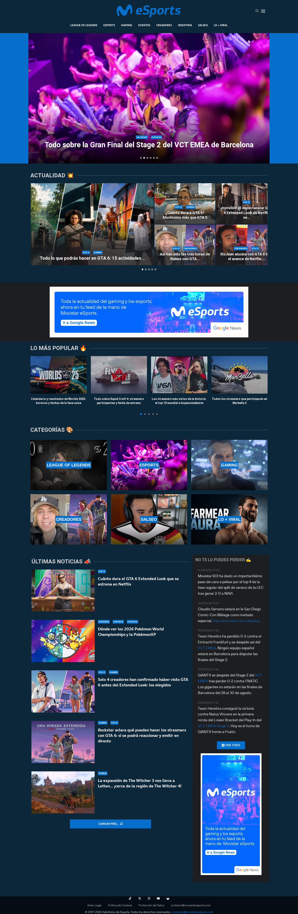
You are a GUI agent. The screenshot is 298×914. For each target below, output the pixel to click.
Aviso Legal (94, 905)
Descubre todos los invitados (236, 620)
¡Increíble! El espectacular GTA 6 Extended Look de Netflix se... (246, 213)
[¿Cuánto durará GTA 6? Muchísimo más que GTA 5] (184, 203)
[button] (35, 98)
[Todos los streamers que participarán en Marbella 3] (239, 375)
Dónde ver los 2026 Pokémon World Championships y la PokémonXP (131, 631)
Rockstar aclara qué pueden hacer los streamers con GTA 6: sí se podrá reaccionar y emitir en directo (142, 735)
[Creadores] (68, 519)
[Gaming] (229, 465)
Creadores (164, 25)
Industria (185, 25)
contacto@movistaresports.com (191, 905)
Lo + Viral (221, 25)
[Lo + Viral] (229, 519)
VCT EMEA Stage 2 (213, 725)
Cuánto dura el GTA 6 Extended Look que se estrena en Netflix (138, 581)
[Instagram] (149, 898)
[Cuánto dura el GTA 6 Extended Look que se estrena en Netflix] (63, 591)
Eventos (144, 25)
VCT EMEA (207, 648)
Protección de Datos (151, 905)
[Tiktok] (130, 898)
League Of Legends (83, 25)
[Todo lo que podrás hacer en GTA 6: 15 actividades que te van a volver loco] (92, 224)
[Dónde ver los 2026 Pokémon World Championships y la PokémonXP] (63, 641)
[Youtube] (158, 898)
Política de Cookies (120, 905)
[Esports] (149, 465)
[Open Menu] (263, 11)
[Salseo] (149, 519)
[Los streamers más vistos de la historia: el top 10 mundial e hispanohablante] (179, 375)
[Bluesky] (167, 898)
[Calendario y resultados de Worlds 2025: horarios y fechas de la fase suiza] (58, 375)
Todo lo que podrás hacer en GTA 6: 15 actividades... (92, 258)
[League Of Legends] (68, 465)
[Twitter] (139, 898)
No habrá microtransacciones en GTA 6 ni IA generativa (149, 147)
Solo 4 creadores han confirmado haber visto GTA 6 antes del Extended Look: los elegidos (143, 682)
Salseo (203, 25)
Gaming (126, 25)
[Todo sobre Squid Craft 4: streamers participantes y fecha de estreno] (119, 375)
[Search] (257, 11)
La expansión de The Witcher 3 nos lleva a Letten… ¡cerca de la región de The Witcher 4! (139, 783)
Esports (109, 25)
